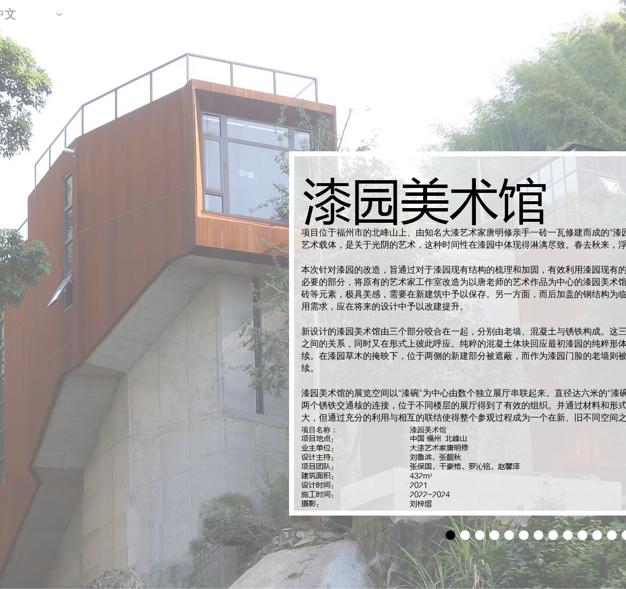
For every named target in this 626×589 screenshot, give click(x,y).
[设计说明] (450, 535)
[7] (553, 535)
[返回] (312, 333)
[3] (494, 535)
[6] (538, 535)
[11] (612, 535)
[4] (509, 535)
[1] (465, 535)
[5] (524, 535)
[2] (480, 535)
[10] (597, 535)
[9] (582, 535)
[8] (568, 535)
